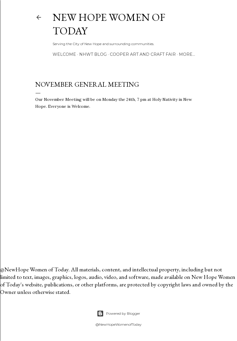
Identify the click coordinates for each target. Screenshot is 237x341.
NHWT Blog (93, 54)
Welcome (64, 54)
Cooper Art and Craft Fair (143, 54)
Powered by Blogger (123, 313)
